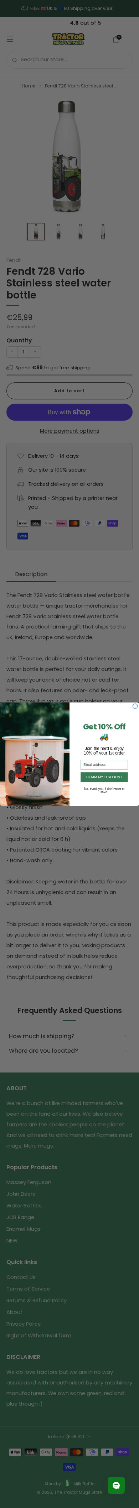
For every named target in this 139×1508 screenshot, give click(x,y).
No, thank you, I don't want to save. (104, 788)
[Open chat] (116, 1485)
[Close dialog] (135, 706)
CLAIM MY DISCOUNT (104, 777)
